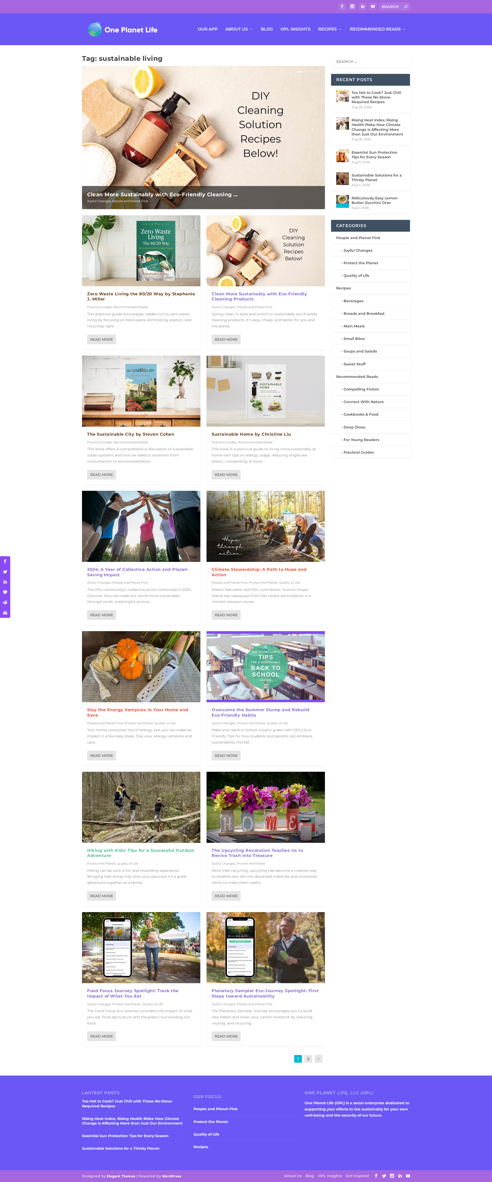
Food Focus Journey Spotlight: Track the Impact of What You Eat (133, 993)
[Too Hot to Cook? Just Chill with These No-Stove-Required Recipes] (342, 96)
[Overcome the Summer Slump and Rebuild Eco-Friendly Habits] (266, 666)
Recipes (327, 29)
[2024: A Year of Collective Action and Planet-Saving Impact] (141, 526)
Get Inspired (357, 1176)
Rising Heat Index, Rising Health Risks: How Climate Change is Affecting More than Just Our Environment (377, 127)
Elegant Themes (121, 1176)
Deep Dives (354, 427)
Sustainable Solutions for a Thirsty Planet (377, 177)
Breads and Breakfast (364, 313)
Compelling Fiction (361, 389)
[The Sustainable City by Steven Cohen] (141, 391)
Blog (267, 29)
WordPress (171, 1176)
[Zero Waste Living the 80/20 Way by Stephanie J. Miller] (141, 250)
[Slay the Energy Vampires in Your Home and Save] (141, 666)
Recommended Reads (375, 29)
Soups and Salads (360, 351)
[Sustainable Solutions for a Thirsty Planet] (342, 178)
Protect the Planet (139, 723)
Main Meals (354, 326)
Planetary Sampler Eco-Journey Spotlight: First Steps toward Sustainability (265, 993)
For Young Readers (361, 439)
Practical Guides (99, 307)
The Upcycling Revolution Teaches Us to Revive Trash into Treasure (257, 853)
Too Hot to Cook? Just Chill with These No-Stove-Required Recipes (376, 97)
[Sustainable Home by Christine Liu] (266, 391)
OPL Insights (296, 29)
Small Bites (354, 338)
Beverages (353, 301)
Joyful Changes (99, 201)
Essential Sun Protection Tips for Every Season (374, 154)
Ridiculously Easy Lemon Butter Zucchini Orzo (375, 200)
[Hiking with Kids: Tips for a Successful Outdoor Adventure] (141, 807)
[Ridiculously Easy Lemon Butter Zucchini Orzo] (342, 201)
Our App (208, 29)
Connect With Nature (364, 401)
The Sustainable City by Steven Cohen (130, 434)
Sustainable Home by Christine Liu (251, 434)
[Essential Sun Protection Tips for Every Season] (342, 155)
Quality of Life (165, 723)
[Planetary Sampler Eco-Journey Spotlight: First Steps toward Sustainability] (266, 947)
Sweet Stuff (354, 364)
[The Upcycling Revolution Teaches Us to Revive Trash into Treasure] (266, 807)
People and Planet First (130, 201)
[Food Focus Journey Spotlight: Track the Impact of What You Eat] (141, 947)
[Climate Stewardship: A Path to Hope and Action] (266, 526)
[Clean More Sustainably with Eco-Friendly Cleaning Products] (266, 250)
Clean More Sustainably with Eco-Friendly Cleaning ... (162, 194)
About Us (236, 29)
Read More (101, 339)
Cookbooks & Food (361, 414)
